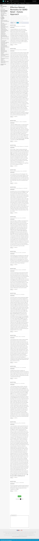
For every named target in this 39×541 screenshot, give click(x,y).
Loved (21, 22)
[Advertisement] (19, 508)
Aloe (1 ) (2, 19)
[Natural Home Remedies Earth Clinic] (3, 1)
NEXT (19, 496)
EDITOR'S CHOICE (3, 9)
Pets (11, 3)
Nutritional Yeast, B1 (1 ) (4, 51)
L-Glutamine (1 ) (3, 44)
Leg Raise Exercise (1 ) (4, 45)
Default (15, 22)
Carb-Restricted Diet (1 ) (4, 29)
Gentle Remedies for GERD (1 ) (5, 42)
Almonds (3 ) (2, 18)
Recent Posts (23, 3)
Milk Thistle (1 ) (3, 49)
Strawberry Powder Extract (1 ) (4, 61)
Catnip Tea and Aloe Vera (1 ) (4, 30)
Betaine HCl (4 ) (3, 27)
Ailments (8, 3)
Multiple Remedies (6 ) (4, 15)
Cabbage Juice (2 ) (3, 28)
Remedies (4, 3)
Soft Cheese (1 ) (3, 60)
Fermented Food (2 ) (3, 40)
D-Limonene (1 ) (3, 34)
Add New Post (11, 1)
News (18, 3)
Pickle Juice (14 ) (3, 12)
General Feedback (3, 41)
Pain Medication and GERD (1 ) (4, 54)
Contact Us (27, 3)
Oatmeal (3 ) (2, 52)
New (18, 22)
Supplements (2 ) (3, 62)
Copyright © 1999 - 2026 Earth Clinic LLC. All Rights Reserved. (19, 536)
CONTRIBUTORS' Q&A (3, 64)
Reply (12, 44)
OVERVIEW (2, 7)
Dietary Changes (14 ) (3, 13)
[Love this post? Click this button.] (15, 44)
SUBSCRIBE (34, 1)
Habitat (15, 3)
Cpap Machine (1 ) (3, 33)
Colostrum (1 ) (3, 32)
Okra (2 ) (2, 53)
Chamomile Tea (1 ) (3, 31)
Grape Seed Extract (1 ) (4, 43)
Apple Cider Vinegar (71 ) (4, 11)
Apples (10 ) (2, 14)
